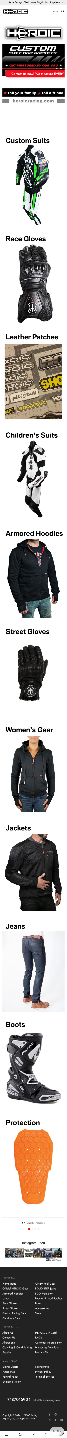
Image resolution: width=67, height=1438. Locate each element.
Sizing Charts (10, 1367)
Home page (9, 1284)
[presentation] (8, 73)
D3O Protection (44, 1294)
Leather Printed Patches (48, 1299)
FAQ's (38, 1338)
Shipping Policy (11, 1382)
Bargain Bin (41, 1352)
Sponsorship (42, 1367)
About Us (7, 1333)
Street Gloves (10, 1308)
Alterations (8, 1343)
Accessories (42, 1308)
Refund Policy (10, 1377)
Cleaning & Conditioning (17, 1348)
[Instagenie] (53, 1261)
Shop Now (55, 2)
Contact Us (8, 1338)
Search (39, 1313)
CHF (54, 11)
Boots (38, 1303)
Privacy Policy (43, 1372)
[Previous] (10, 1253)
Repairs (6, 1352)
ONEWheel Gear (45, 1284)
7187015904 (19, 1399)
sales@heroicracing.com (46, 1400)
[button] (28, 120)
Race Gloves (9, 1303)
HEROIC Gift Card (46, 1333)
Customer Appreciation (48, 1343)
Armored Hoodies (12, 1294)
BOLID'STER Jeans (45, 1289)
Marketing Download (47, 1348)
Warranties (8, 1372)
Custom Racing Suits (14, 1313)
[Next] (57, 1253)
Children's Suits (11, 1318)
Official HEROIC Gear (15, 1289)
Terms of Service (44, 1377)
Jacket (5, 1299)
